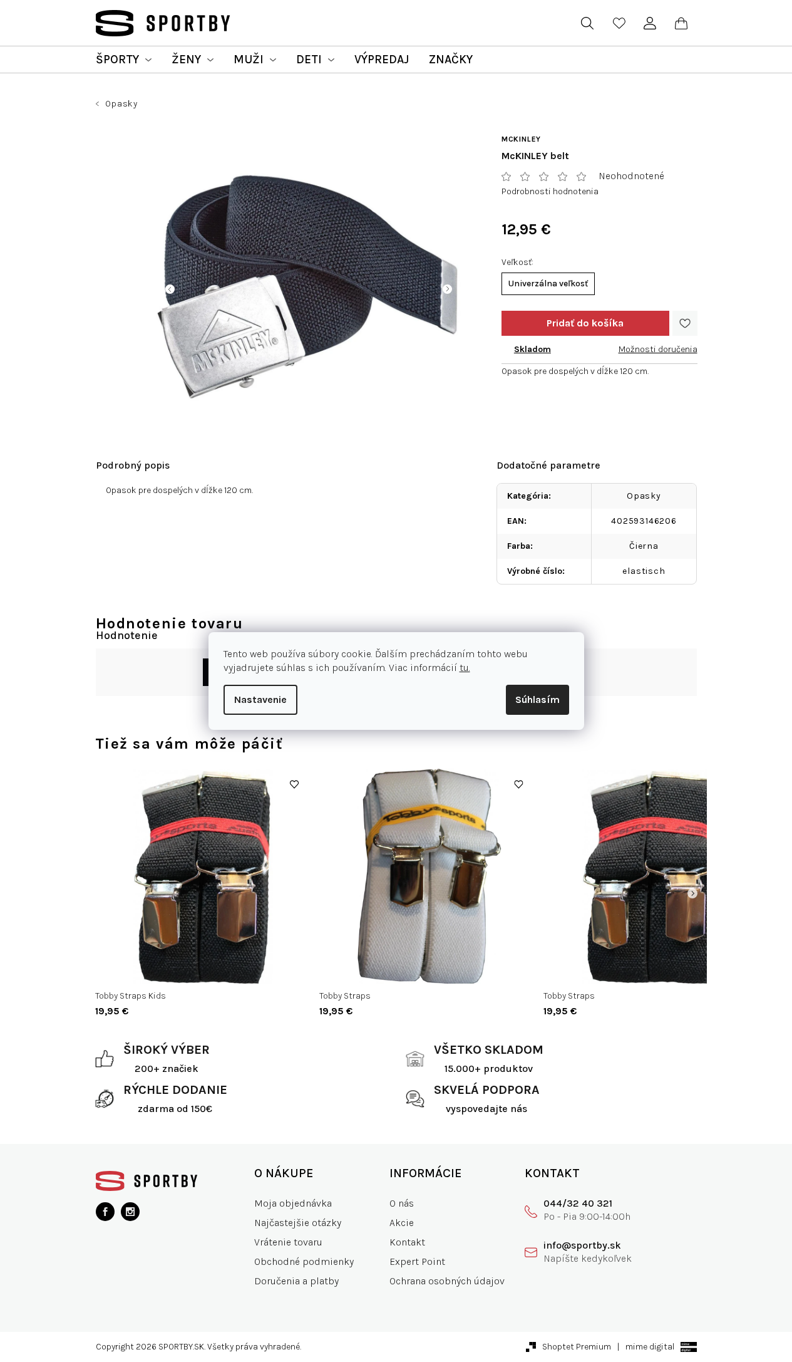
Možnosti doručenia (658, 349)
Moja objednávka (293, 1203)
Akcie (401, 1223)
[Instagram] (130, 1211)
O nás (401, 1203)
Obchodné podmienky (304, 1261)
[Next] (692, 893)
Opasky (644, 496)
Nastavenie (260, 699)
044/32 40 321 (577, 1203)
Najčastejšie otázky (297, 1223)
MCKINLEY (521, 139)
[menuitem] (124, 59)
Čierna (644, 546)
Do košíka (585, 323)
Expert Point (417, 1261)
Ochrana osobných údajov (447, 1281)
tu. (465, 667)
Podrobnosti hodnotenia (550, 191)
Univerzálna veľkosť (548, 283)
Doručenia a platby (296, 1281)
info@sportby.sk (582, 1245)
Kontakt (407, 1242)
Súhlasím (537, 699)
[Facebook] (105, 1211)
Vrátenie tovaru (288, 1242)
